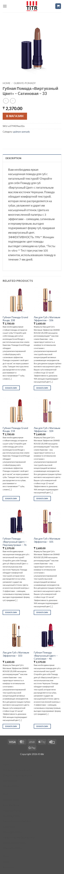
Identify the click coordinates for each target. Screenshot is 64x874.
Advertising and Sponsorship (18, 837)
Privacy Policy (11, 786)
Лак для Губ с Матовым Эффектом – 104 (47, 430)
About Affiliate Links (14, 842)
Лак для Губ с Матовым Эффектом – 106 (47, 319)
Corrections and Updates (16, 821)
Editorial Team (11, 799)
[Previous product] (12, 101)
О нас (6, 861)
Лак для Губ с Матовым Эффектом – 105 (47, 540)
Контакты (8, 867)
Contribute (9, 826)
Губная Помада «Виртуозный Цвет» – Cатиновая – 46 (46, 655)
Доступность (10, 780)
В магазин (15, 116)
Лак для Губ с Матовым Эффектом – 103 (16, 654)
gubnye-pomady (25, 83)
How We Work (11, 805)
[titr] (32, 6)
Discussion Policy (12, 848)
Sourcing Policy (11, 815)
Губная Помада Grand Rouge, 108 (15, 319)
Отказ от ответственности (17, 775)
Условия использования (17, 770)
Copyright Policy (12, 832)
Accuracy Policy (12, 810)
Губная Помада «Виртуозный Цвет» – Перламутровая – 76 (15, 541)
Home (6, 83)
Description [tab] (13, 158)
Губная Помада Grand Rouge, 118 (15, 430)
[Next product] (6, 101)
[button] (5, 6)
